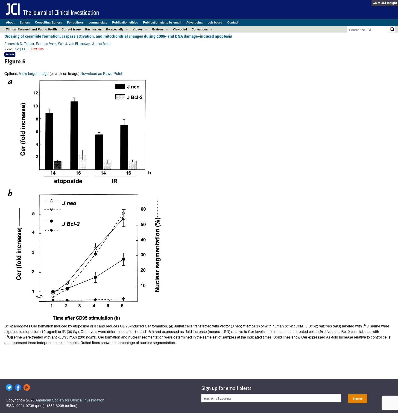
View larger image (34, 73)
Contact (232, 22)
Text (16, 49)
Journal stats (98, 22)
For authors (75, 22)
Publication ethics (125, 22)
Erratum (37, 49)
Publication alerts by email (162, 22)
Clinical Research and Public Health (31, 29)
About (10, 22)
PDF (25, 49)
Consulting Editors (48, 22)
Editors (25, 22)
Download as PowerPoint (101, 73)
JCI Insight (389, 3)
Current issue (71, 29)
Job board (215, 22)
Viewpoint (180, 29)
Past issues (93, 29)
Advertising (194, 22)
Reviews (158, 29)
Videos (138, 29)
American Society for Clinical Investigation (69, 400)
